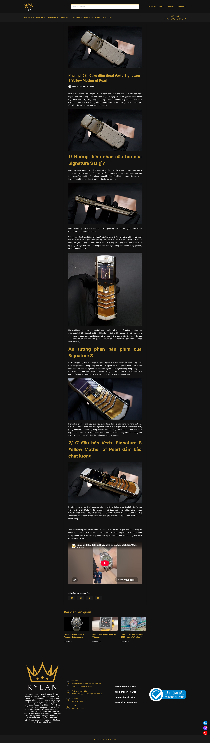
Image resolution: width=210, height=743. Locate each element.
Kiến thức (92, 86)
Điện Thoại (28, 17)
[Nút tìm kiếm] (136, 6)
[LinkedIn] (98, 598)
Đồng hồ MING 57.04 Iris (107, 634)
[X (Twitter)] (80, 598)
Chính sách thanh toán (126, 702)
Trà (110, 17)
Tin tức (161, 6)
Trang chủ (152, 6)
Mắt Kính (76, 17)
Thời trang (51, 17)
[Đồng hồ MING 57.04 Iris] (109, 624)
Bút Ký (97, 17)
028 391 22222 (78, 709)
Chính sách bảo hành (125, 697)
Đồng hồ (39, 17)
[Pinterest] (89, 598)
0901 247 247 (178, 18)
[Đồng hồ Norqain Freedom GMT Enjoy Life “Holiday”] (81, 624)
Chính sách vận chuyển (125, 692)
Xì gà (105, 17)
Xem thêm (180, 6)
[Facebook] (71, 598)
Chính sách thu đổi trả (125, 687)
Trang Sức (64, 17)
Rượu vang (88, 17)
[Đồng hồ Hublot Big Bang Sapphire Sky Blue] (137, 624)
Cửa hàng (170, 6)
